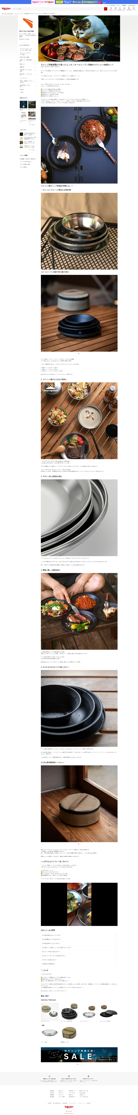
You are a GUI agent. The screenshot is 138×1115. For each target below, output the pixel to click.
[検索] (105, 8)
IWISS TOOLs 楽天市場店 (7, 13)
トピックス (16, 13)
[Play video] (79, 904)
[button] (132, 6)
